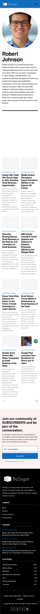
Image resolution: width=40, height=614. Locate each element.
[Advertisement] (20, 136)
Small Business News (9, 172)
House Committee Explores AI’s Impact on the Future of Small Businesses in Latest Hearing (10, 302)
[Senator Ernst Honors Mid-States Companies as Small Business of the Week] (10, 341)
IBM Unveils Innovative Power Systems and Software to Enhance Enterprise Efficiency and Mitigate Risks (29, 243)
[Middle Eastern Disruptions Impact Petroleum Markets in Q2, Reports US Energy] (29, 163)
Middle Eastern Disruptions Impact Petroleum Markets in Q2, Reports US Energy (29, 181)
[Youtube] (27, 609)
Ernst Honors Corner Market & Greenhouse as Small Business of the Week (29, 301)
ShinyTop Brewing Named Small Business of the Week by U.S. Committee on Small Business (10, 240)
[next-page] (36, 401)
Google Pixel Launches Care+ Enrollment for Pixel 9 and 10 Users (28, 358)
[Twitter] (22, 609)
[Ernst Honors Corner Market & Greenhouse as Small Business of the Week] (29, 284)
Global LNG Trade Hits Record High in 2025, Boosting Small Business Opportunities (10, 180)
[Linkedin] (18, 609)
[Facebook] (13, 609)
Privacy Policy (21, 461)
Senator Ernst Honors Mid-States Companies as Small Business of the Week (10, 359)
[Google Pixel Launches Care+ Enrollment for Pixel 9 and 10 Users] (29, 341)
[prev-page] (3, 401)
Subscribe (20, 456)
